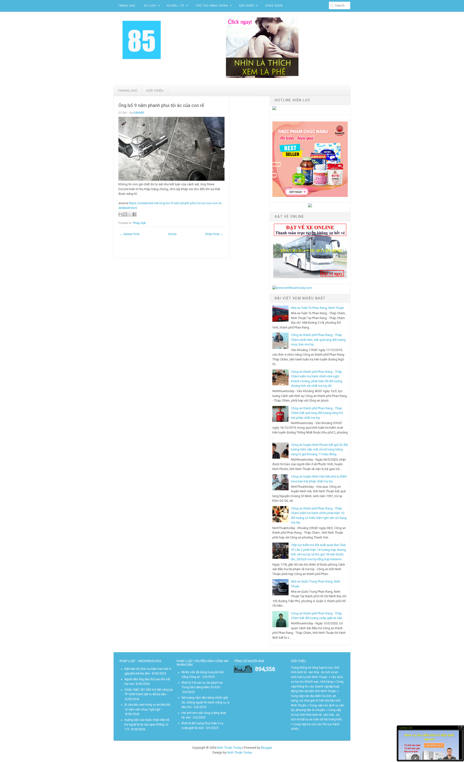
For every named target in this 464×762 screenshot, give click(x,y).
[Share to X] (129, 214)
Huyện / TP (175, 5)
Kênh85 (139, 112)
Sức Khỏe (246, 5)
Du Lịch (150, 5)
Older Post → (214, 234)
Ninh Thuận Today (229, 747)
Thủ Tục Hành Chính (212, 5)
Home (172, 234)
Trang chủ (127, 90)
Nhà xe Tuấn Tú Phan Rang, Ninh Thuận (317, 308)
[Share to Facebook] (134, 214)
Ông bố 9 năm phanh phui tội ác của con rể (161, 105)
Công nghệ (274, 5)
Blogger (266, 747)
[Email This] (120, 214)
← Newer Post (129, 234)
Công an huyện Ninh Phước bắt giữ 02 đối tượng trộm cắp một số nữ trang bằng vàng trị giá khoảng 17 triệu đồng (319, 449)
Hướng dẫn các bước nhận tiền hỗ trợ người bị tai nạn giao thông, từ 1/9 (146, 724)
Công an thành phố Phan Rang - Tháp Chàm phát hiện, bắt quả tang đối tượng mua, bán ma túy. (318, 339)
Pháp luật (139, 223)
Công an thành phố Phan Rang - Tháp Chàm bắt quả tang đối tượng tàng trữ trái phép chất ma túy (317, 412)
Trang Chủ (126, 5)
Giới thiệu (155, 90)
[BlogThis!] (125, 214)
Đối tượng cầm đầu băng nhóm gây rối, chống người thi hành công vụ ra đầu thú (205, 702)
